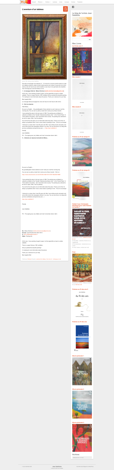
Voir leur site (79, 284)
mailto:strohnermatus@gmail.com (54, 91)
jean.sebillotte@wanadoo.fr (31, 234)
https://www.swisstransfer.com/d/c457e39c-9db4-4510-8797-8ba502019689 (41, 174)
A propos (67, 2)
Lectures (55, 2)
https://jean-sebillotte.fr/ (51, 128)
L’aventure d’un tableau (33, 9)
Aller (90, 39)
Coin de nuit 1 (49, 259)
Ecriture (48, 2)
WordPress (91, 466)
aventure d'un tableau (41, 259)
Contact (73, 2)
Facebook (79, 2)
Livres (60, 2)
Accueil (34, 2)
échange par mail (57, 259)
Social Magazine (84, 466)
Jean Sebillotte (57, 466)
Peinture (40, 2)
